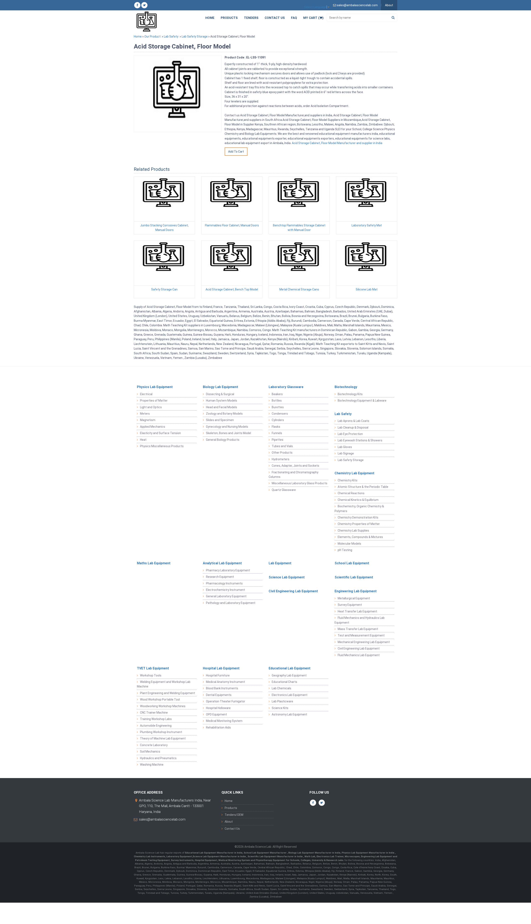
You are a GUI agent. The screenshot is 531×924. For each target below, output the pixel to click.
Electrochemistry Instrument (225, 589)
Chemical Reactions (351, 493)
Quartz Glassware (284, 490)
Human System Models (221, 400)
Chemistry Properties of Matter (359, 524)
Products (229, 18)
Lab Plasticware (282, 701)
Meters (145, 413)
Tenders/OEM (234, 814)
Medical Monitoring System (224, 720)
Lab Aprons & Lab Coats (353, 421)
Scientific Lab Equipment (354, 577)
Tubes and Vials (282, 446)
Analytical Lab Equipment (222, 563)
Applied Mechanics (152, 426)
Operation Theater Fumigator (225, 701)
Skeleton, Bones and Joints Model (228, 433)
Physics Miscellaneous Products (162, 446)
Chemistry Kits (347, 480)
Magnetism (147, 420)
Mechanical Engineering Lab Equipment (364, 642)
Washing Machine (151, 764)
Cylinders (278, 420)
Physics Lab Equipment (155, 387)
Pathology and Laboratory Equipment (230, 603)
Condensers (280, 413)
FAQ (294, 18)
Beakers (277, 394)
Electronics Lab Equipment (289, 695)
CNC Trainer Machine (154, 712)
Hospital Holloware (218, 708)
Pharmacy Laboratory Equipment (228, 570)
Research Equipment (220, 576)
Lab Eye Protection (350, 434)
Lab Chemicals (281, 688)
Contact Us (275, 18)
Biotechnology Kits (350, 394)
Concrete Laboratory (154, 745)
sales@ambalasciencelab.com (162, 819)
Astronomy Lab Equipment (289, 714)
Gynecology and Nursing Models (227, 426)
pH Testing (345, 550)
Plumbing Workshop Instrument (161, 732)
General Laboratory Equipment (226, 596)
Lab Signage (346, 453)
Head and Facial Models (221, 407)
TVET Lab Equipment (153, 668)
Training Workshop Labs (156, 719)
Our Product (152, 36)
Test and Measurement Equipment (361, 635)
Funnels (277, 433)
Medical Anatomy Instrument (225, 682)
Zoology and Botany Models (224, 413)
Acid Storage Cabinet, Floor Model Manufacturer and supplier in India (336, 143)
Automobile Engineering (156, 725)
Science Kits (280, 708)
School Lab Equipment (352, 563)
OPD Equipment (216, 714)
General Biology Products (222, 439)
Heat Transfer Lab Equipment (357, 611)
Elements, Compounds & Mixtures (360, 537)
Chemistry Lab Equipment (354, 473)
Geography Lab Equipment (289, 675)
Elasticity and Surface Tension (160, 433)
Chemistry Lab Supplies (353, 530)
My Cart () (313, 18)
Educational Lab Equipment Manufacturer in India (213, 852)
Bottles (277, 400)
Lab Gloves (345, 447)
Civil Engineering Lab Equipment (293, 591)
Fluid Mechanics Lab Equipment (359, 655)
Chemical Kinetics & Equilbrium (358, 499)
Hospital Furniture (218, 675)
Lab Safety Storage (195, 36)
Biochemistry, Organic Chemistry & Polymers (359, 508)
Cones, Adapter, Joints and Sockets (295, 465)
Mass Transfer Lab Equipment (358, 629)
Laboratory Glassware (286, 387)
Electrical (146, 394)
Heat (143, 439)
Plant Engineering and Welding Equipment (167, 693)
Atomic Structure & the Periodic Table (363, 486)
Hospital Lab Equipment (221, 668)
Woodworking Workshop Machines (162, 706)
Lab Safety (171, 36)
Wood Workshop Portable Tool (160, 699)
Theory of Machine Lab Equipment (163, 738)
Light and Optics (151, 407)
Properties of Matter (154, 400)
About (389, 5)
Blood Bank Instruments (222, 688)
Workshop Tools (150, 675)
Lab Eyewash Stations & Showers (360, 440)
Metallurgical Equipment (354, 598)
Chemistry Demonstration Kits (358, 517)
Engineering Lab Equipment (356, 591)
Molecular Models (349, 543)
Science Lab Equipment (287, 577)
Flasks (276, 426)
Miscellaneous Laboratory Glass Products (299, 483)
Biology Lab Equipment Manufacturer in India (314, 852)
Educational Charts (284, 682)
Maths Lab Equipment (154, 563)
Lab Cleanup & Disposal (353, 427)
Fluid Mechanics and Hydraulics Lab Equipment (360, 620)
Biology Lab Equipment (220, 387)
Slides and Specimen (220, 420)
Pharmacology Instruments (224, 583)
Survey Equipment (350, 604)
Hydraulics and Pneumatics (158, 758)
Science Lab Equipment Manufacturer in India (219, 856)
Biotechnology (346, 387)
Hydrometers (280, 459)
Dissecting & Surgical (220, 394)
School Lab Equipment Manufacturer (265, 852)
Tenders (251, 18)
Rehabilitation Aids (218, 727)
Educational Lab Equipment (290, 668)
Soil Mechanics (150, 751)
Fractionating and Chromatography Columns (293, 474)
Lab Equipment (280, 563)
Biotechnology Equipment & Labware (362, 400)
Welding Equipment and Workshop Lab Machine (163, 684)
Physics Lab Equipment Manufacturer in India (368, 852)
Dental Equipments (218, 695)
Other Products (282, 452)
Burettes (278, 407)
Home (209, 18)
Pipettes (277, 439)
